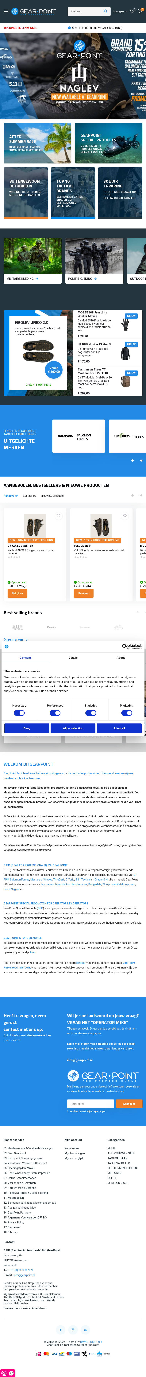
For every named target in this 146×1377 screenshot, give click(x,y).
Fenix (7, 889)
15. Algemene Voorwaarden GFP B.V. (25, 1217)
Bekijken (17, 593)
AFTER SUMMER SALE (121, 1153)
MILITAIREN (114, 1173)
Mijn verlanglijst (74, 1158)
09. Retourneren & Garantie (20, 1187)
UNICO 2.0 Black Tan (20, 545)
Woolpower (109, 884)
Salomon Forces (19, 879)
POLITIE (112, 1177)
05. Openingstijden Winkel (19, 1168)
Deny (26, 728)
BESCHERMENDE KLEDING (123, 1168)
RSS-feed (96, 1341)
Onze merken (14, 639)
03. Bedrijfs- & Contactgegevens (23, 1158)
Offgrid (70, 879)
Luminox (82, 884)
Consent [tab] (25, 657)
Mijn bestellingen (75, 1153)
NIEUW (111, 1148)
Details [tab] (73, 657)
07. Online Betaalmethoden (20, 1177)
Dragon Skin (102, 879)
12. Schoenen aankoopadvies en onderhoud (30, 1202)
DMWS (84, 1341)
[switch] (55, 713)
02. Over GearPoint (15, 1153)
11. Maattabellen (14, 1197)
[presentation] (132, 460)
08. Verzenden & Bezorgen (20, 1182)
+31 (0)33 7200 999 (21, 1270)
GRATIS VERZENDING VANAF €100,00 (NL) (33, 27)
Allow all (119, 728)
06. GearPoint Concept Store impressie (27, 1173)
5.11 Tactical (83, 879)
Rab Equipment (126, 884)
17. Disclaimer (12, 1227)
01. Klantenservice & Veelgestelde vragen (28, 1148)
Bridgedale (94, 884)
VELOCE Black (82, 545)
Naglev (15, 889)
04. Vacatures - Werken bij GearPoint (25, 1163)
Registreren (72, 1148)
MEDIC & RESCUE (118, 1182)
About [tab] (121, 657)
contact (80, 962)
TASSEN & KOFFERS (120, 1163)
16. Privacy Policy (14, 1222)
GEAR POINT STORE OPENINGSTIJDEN (95, 27)
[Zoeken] (106, 11)
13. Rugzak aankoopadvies (20, 1207)
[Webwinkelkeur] (73, 1363)
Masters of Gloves (41, 879)
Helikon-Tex (69, 884)
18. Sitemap (11, 1232)
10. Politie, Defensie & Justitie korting (26, 1192)
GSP (40, 908)
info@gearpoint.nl (80, 1060)
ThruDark (58, 879)
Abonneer (129, 1103)
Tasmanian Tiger (50, 884)
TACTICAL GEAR (117, 1158)
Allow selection (73, 728)
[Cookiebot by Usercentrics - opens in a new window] (125, 647)
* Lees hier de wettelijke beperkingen (86, 1111)
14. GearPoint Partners (17, 1212)
